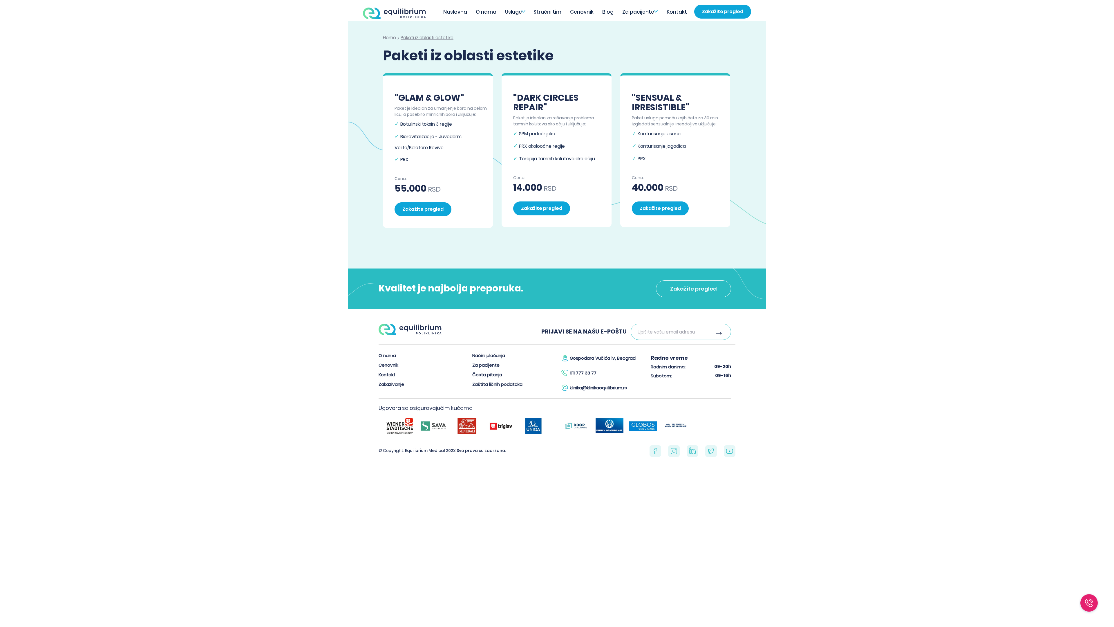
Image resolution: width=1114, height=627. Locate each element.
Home (389, 37)
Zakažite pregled (722, 11)
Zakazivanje (391, 384)
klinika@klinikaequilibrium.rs (598, 388)
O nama (486, 11)
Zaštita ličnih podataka (497, 384)
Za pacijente (638, 11)
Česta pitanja (487, 375)
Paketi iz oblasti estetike (427, 37)
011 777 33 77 (583, 373)
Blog (608, 11)
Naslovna (455, 11)
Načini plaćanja (488, 355)
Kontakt (677, 11)
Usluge (513, 11)
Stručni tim (547, 11)
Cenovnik (582, 11)
